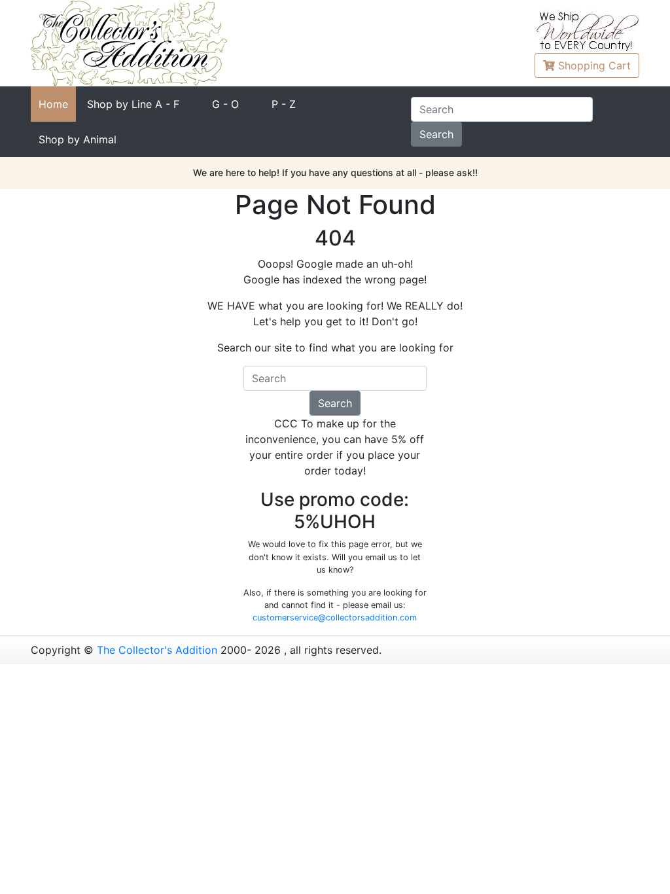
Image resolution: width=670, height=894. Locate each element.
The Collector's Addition (157, 649)
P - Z (284, 104)
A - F (133, 104)
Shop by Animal (77, 139)
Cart (594, 65)
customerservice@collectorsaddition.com (335, 617)
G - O (225, 104)
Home (53, 104)
